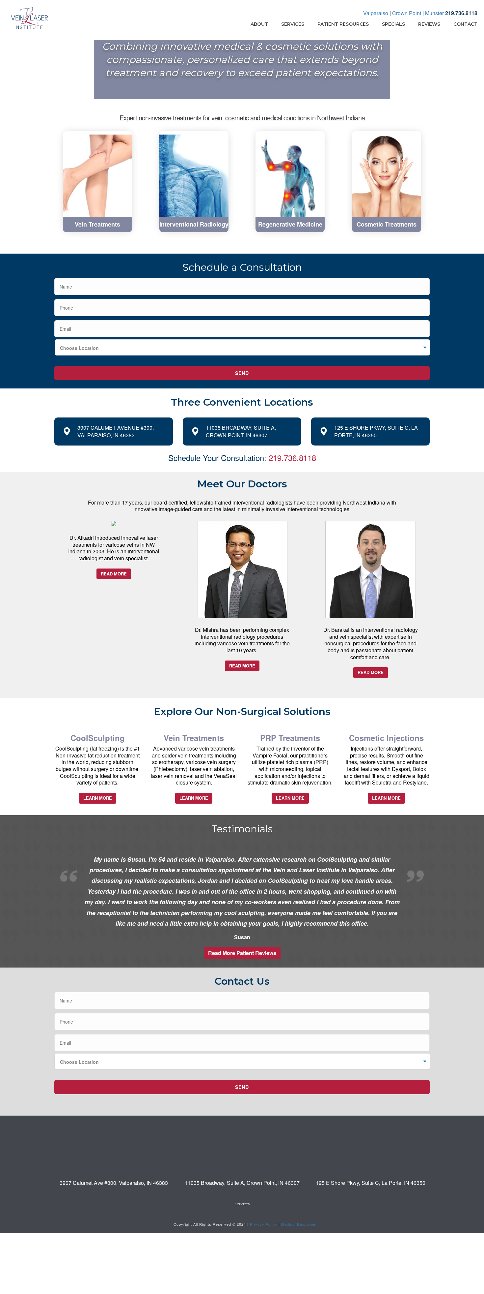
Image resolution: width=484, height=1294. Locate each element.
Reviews (429, 24)
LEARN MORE (97, 798)
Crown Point (406, 13)
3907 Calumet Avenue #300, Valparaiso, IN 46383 (115, 431)
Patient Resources (343, 24)
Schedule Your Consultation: (242, 457)
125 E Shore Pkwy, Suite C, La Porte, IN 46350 (376, 431)
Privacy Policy (263, 1224)
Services (292, 24)
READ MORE (114, 573)
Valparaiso (375, 13)
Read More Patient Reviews (242, 953)
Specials (393, 24)
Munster (434, 13)
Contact (465, 24)
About (259, 24)
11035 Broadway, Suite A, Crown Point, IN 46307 (241, 431)
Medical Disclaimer (299, 1224)
